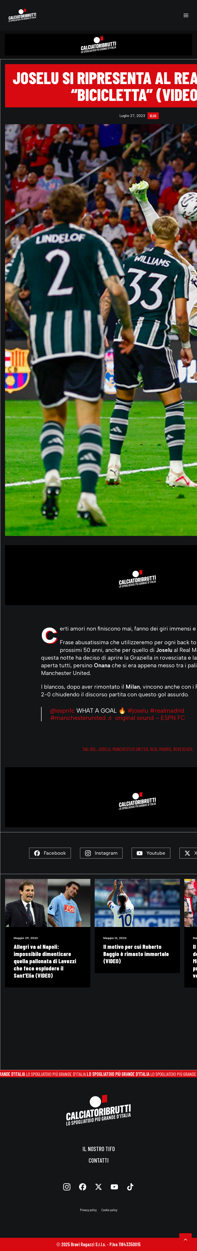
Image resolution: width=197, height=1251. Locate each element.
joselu (104, 749)
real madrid (160, 749)
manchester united (130, 749)
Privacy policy (88, 1210)
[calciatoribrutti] (22, 15)
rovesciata (182, 749)
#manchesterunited (78, 717)
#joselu (138, 710)
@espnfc (62, 710)
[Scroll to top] (185, 1238)
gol (93, 749)
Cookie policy (109, 1210)
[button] (186, 15)
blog (153, 116)
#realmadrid (167, 710)
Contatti (99, 1160)
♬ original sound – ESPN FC (146, 717)
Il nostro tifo (98, 1148)
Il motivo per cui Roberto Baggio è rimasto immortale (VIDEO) (46, 953)
